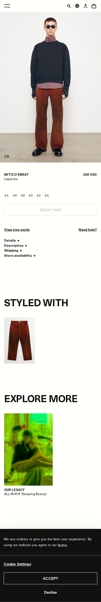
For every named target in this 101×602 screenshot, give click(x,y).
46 (15, 195)
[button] (12, 240)
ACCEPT (50, 578)
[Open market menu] (77, 6)
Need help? (88, 229)
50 (31, 195)
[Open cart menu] (94, 6)
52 (39, 195)
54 (47, 195)
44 (6, 195)
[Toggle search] (69, 6)
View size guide (17, 229)
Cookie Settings (17, 564)
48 (23, 195)
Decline (50, 592)
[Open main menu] (7, 6)
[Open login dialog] (85, 6)
